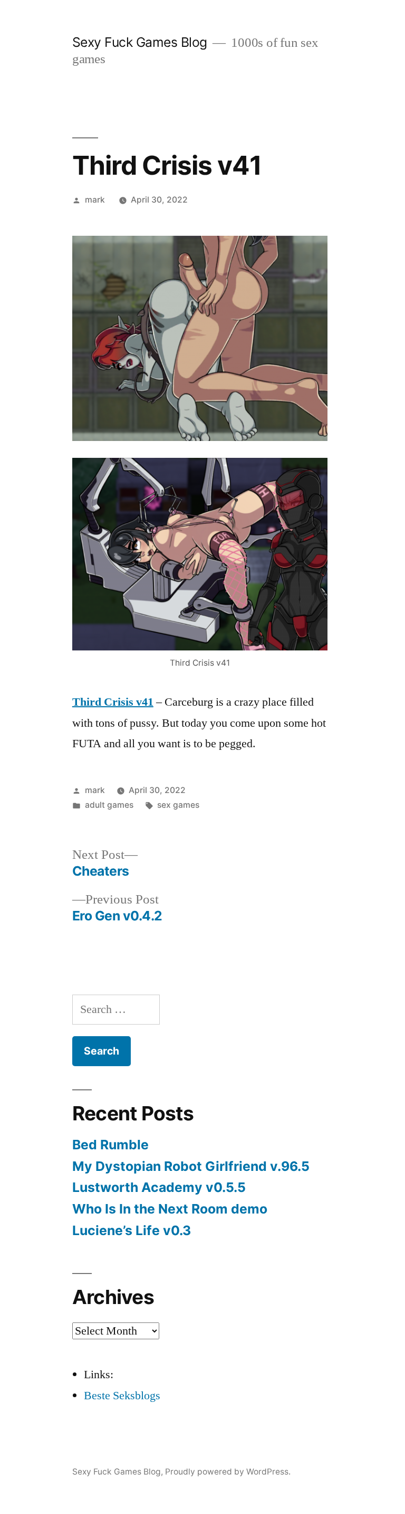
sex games (178, 805)
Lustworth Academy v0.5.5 (159, 1187)
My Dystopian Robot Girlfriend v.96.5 (191, 1166)
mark (95, 200)
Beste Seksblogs (122, 1395)
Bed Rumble (110, 1144)
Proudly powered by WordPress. (228, 1472)
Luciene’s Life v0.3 (131, 1230)
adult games (109, 805)
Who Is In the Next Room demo (169, 1209)
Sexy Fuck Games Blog (139, 42)
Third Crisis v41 (112, 702)
